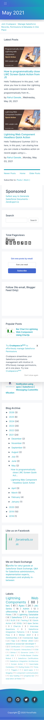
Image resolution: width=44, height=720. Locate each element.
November (16, 443)
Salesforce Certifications (28, 658)
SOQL (20, 623)
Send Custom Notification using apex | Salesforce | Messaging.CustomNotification (22, 387)
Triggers (15, 670)
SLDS (13, 620)
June (14, 461)
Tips (13, 641)
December (16, 438)
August (15, 452)
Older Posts (34, 173)
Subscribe (22, 271)
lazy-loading (15, 676)
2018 (11, 516)
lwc (8, 605)
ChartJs (17, 626)
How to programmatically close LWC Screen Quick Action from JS (22, 74)
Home (22, 173)
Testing (24, 620)
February (16, 497)
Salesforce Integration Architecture (24, 661)
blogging (9, 673)
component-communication (27, 673)
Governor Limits (28, 652)
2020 (12, 507)
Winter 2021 (25, 635)
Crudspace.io (13, 371)
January (15, 501)
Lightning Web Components (22, 600)
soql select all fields (14, 679)
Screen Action (17, 664)
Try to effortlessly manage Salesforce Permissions (20, 348)
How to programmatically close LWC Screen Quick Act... (24, 472)
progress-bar (29, 676)
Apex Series (33, 623)
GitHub (13, 652)
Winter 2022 (27, 641)
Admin (27, 608)
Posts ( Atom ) (23, 180)
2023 (12, 426)
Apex (22, 605)
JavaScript (33, 617)
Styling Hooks (24, 667)
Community (30, 647)
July (13, 456)
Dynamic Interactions (22, 650)
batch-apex (29, 670)
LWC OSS (10, 655)
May (13, 465)
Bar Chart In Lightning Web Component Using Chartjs (27, 332)
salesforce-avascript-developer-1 (21, 644)
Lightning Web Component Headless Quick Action (19, 136)
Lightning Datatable (28, 614)
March (14, 492)
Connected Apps (30, 638)
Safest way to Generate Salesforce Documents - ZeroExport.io (17, 199)
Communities (12, 638)
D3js (8, 650)
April (13, 488)
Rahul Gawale (14, 97)
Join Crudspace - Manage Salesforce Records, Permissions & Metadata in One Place (20, 27)
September (17, 447)
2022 (12, 430)
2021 (11, 435)
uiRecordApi (12, 611)
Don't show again (31, 375)
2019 (12, 511)
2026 (12, 412)
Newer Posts (10, 173)
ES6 (36, 650)
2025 (12, 417)
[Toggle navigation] (5, 3)
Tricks (36, 667)
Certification (16, 647)
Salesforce (17, 617)
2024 (12, 421)
